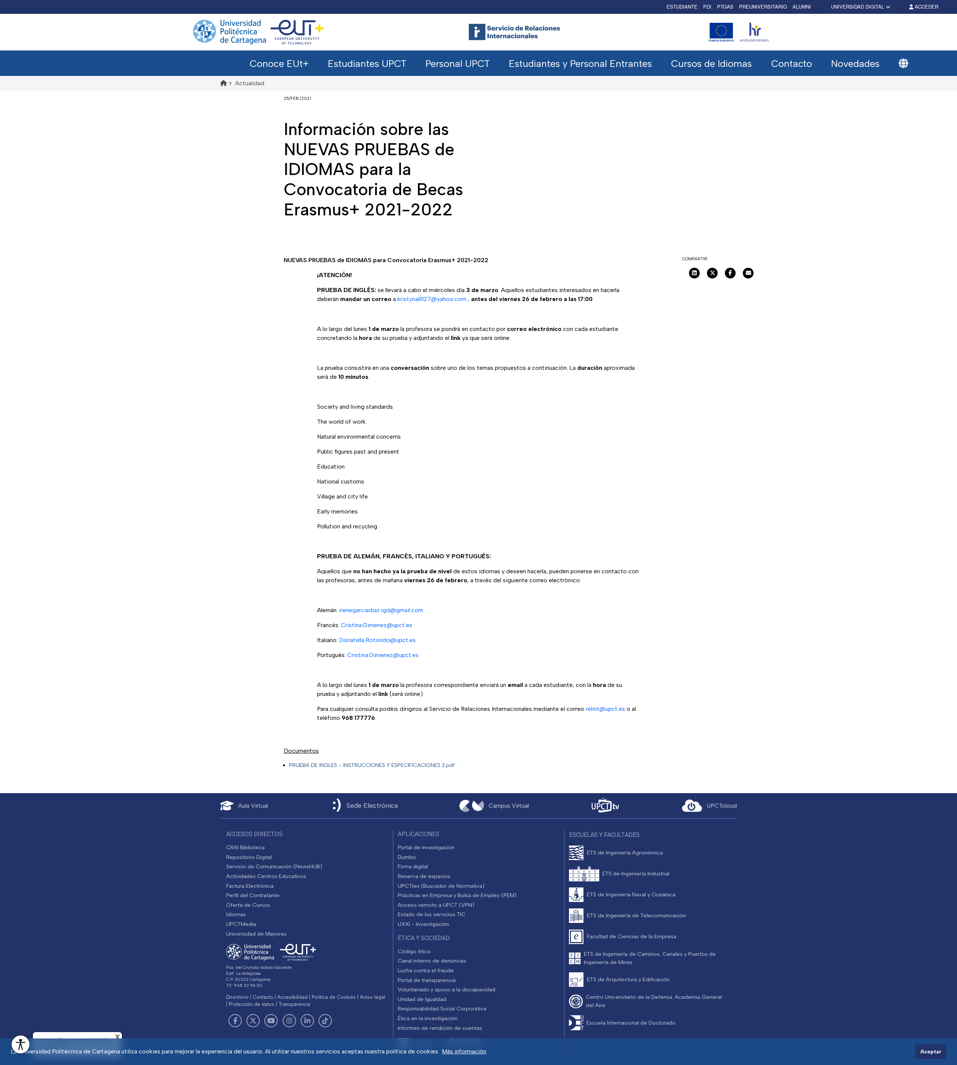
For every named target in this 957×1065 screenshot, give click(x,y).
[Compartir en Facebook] (730, 272)
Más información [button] (464, 1051)
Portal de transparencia (427, 980)
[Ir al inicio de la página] (223, 83)
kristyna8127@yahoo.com (432, 299)
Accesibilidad (292, 997)
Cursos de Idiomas (711, 63)
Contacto (791, 63)
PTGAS (725, 6)
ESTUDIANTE (682, 6)
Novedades (855, 63)
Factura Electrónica (250, 886)
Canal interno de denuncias (432, 960)
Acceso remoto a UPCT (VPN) (436, 905)
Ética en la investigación (428, 1018)
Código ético (414, 951)
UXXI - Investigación (423, 924)
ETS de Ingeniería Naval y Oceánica (631, 894)
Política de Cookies (334, 997)
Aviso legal (372, 997)
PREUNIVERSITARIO (763, 6)
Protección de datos (251, 1004)
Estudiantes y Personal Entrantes (580, 63)
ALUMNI (802, 6)
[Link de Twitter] (253, 1021)
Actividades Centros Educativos (266, 876)
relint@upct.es (605, 708)
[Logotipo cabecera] (516, 32)
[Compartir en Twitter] (712, 272)
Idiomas (236, 914)
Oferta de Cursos (248, 905)
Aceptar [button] (930, 1051)
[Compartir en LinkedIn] (694, 272)
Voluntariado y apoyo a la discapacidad (446, 989)
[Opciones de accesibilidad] (20, 1044)
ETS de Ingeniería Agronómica (625, 852)
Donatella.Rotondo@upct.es (377, 640)
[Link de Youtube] (271, 1021)
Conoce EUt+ (279, 63)
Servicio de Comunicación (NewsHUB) (274, 866)
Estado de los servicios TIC (431, 914)
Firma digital (413, 866)
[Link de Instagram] (289, 1021)
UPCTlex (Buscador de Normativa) (441, 886)
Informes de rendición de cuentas (440, 1028)
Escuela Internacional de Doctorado (631, 1022)
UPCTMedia (241, 924)
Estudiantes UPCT (367, 63)
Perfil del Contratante (253, 895)
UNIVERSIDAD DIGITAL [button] (858, 6)
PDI (707, 6)
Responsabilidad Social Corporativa (442, 1008)
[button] (903, 63)
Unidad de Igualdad (422, 999)
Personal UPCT (457, 63)
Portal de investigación (426, 847)
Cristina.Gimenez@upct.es (375, 625)
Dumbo (407, 857)
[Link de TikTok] (325, 1021)
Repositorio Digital (249, 857)
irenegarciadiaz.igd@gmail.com (381, 610)
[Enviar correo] (748, 272)
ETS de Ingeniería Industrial (636, 873)
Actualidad (249, 83)
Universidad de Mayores (256, 933)
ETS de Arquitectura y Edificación (628, 979)
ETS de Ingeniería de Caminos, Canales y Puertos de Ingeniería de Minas (650, 958)
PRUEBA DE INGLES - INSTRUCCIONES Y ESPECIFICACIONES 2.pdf (372, 765)
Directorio (237, 997)
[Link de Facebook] (235, 1021)
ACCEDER (925, 6)
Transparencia (294, 1004)
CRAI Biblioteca (245, 847)
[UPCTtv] (605, 805)
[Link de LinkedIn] (307, 1021)
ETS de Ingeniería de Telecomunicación (636, 915)
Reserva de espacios (424, 876)
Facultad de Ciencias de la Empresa (631, 936)
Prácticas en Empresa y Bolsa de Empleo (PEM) (457, 895)
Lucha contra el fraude (426, 970)
